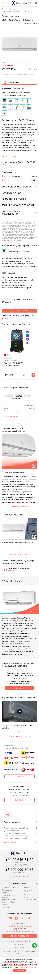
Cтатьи (4, 905)
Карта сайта (19, 947)
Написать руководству (19, 936)
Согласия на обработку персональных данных (21, 965)
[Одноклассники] (22, 918)
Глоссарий (6, 907)
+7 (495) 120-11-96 (19, 792)
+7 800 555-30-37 (19, 869)
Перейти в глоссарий (19, 506)
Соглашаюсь (19, 970)
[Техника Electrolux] (19, 3)
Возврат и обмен (8, 902)
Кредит (4, 893)
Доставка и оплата (9, 887)
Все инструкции (13, 82)
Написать (19, 800)
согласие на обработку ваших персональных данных (19, 961)
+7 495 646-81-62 (19, 859)
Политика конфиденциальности (19, 941)
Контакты (27, 897)
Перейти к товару (11, 416)
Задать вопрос (19, 688)
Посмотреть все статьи (19, 554)
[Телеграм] (28, 918)
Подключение (7, 890)
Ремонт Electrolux (8, 899)
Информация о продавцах (28, 967)
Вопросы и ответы (28, 891)
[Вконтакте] (10, 918)
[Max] (16, 918)
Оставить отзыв (19, 311)
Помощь (27, 887)
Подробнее (19, 776)
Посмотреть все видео (19, 736)
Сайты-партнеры (30, 899)
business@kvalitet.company (19, 931)
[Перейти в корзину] (36, 3)
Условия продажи (19, 944)
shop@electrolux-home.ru (19, 926)
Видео (26, 894)
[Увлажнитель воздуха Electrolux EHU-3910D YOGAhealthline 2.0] (19, 340)
